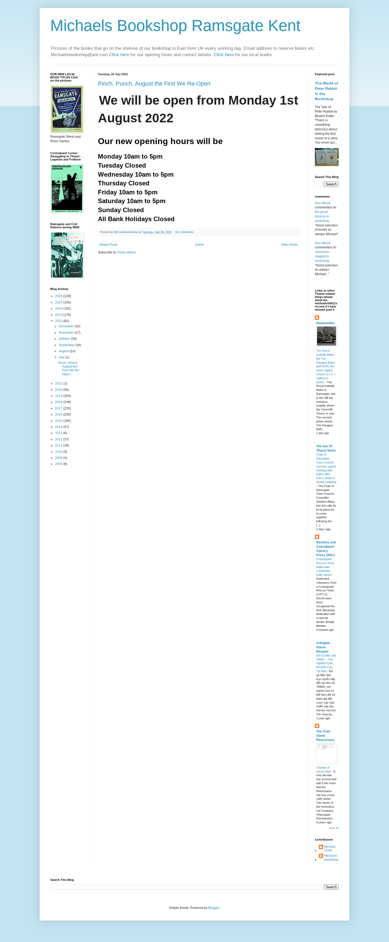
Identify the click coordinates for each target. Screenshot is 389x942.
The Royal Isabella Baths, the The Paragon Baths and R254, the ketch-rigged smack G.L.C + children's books (326, 366)
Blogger (213, 908)
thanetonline (325, 323)
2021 (59, 383)
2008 (59, 464)
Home (199, 245)
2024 (59, 308)
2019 (59, 396)
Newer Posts (108, 245)
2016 (59, 414)
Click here (119, 54)
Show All (334, 828)
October (65, 339)
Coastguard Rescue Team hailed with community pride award (325, 566)
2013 (59, 433)
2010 (59, 452)
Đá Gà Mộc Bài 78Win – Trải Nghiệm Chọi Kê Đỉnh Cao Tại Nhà (326, 663)
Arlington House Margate (323, 647)
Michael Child (330, 848)
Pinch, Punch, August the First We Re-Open (154, 83)
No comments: (185, 232)
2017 (59, 408)
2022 (59, 321)
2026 (59, 296)
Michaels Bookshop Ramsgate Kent (175, 25)
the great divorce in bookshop (322, 216)
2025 (59, 302)
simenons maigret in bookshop (322, 256)
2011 (59, 445)
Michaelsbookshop (331, 857)
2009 (59, 458)
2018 (59, 402)
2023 (59, 315)
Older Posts (289, 245)
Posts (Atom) (126, 252)
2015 (59, 421)
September (67, 345)
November (67, 332)
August (64, 351)
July (62, 357)
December (67, 326)
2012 (59, 439)
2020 (59, 390)
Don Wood (322, 203)
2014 (59, 427)
